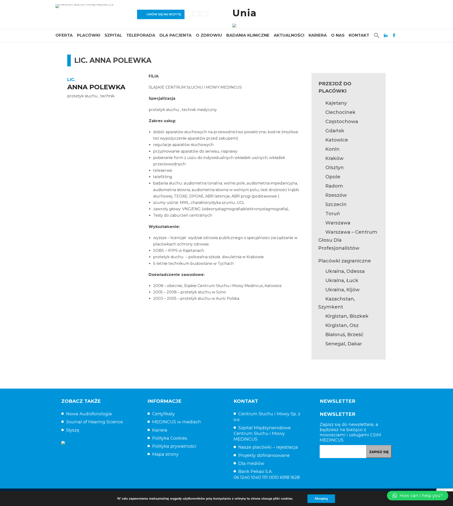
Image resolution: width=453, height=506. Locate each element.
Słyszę (72, 430)
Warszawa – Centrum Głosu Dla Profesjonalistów (347, 240)
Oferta (64, 35)
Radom (334, 186)
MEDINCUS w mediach (176, 422)
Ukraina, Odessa (345, 271)
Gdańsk (334, 130)
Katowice (336, 140)
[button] (417, 495)
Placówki (88, 35)
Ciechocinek (340, 112)
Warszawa (337, 223)
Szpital (113, 35)
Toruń (332, 213)
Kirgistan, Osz (342, 325)
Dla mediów (251, 463)
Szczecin (336, 204)
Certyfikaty (163, 413)
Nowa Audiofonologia (89, 413)
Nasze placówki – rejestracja (268, 447)
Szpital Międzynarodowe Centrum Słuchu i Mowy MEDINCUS (262, 433)
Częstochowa (341, 121)
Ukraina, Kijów (342, 289)
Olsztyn (334, 167)
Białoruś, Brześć (344, 334)
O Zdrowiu (209, 35)
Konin (332, 149)
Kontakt (359, 35)
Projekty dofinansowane (264, 455)
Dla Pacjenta (175, 35)
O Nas (337, 35)
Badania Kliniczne (247, 35)
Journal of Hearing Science (94, 422)
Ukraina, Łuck (341, 280)
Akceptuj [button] (321, 498)
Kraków (334, 158)
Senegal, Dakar (343, 344)
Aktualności (289, 35)
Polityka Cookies (169, 438)
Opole (332, 177)
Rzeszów (336, 195)
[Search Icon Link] (377, 35)
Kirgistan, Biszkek (347, 316)
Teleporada (140, 35)
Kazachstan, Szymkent (336, 303)
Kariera (159, 430)
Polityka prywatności (174, 446)
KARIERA (318, 35)
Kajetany (336, 103)
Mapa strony (165, 454)
